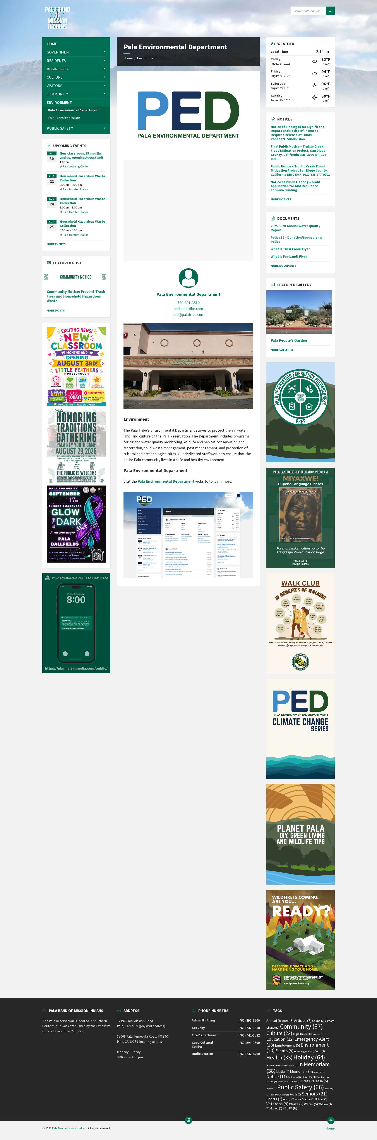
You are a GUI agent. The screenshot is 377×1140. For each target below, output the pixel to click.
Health (279, 1057)
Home (128, 58)
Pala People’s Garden (289, 340)
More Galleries (282, 350)
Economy (317, 1034)
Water (311, 1104)
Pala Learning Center (76, 166)
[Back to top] (331, 1120)
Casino (318, 1021)
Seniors (315, 1093)
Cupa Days (302, 1034)
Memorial (300, 1071)
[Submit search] (330, 11)
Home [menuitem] (330, 1128)
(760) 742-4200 (249, 1054)
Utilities (321, 1099)
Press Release (314, 1081)
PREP (296, 1081)
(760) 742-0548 (249, 1028)
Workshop (274, 1108)
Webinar (325, 1104)
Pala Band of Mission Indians (69, 1128)
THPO (287, 1099)
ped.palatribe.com (188, 308)
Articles (303, 1020)
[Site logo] (57, 28)
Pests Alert (284, 1081)
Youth (290, 1108)
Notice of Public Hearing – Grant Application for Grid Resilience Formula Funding (295, 186)
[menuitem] (76, 44)
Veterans (277, 1103)
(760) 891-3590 (249, 1043)
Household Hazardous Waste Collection (82, 178)
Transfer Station (303, 1099)
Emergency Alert (297, 1042)
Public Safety (300, 1087)
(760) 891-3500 (249, 1020)
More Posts (56, 310)
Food (320, 1051)
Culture (279, 1033)
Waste (296, 1104)
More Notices (281, 199)
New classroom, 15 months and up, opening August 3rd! (81, 155)
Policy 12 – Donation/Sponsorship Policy (296, 239)
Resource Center (279, 1094)
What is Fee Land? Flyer (289, 256)
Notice (276, 1076)
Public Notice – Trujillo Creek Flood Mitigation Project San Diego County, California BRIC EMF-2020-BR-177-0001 (300, 170)
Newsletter (318, 1072)
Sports (274, 1098)
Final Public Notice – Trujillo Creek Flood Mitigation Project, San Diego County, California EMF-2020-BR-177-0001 (299, 152)
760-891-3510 (188, 302)
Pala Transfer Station (76, 189)
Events (284, 1050)
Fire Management (304, 1051)
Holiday (309, 1057)
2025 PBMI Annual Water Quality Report (295, 228)
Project (271, 1088)
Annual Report (279, 1020)
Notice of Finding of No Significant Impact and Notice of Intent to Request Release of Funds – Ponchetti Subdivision (297, 133)
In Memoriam (298, 1067)
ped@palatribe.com (188, 314)
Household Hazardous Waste (282, 1065)
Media (282, 1071)
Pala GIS (309, 1077)
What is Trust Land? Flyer (290, 249)
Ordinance (294, 1077)
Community (301, 1026)
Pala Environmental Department (188, 294)
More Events (56, 244)
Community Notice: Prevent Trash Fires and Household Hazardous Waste (76, 296)
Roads (295, 1094)
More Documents (283, 266)
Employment (287, 1045)
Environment (147, 58)
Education (280, 1039)
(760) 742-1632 (249, 1035)
